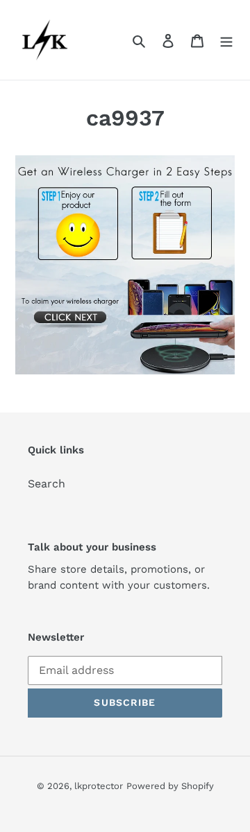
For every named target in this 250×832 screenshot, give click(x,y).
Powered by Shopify (170, 786)
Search (46, 483)
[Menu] (226, 40)
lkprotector (98, 786)
